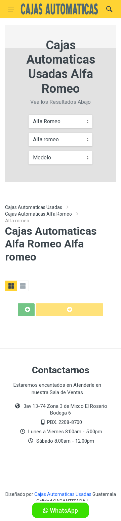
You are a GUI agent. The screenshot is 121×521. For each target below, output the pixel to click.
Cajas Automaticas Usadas (33, 207)
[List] (23, 286)
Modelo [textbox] (42, 157)
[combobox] (60, 121)
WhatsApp (63, 510)
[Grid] (11, 286)
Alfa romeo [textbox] (46, 139)
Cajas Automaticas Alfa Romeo (38, 214)
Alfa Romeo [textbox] (47, 121)
